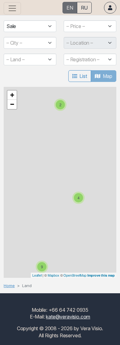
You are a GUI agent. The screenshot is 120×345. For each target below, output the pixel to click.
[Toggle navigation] (12, 8)
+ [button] (12, 95)
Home (9, 285)
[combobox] (30, 26)
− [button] (12, 104)
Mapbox (53, 275)
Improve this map (101, 275)
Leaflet (37, 275)
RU (84, 8)
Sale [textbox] (11, 26)
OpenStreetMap (74, 275)
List (83, 76)
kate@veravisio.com (68, 317)
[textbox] (87, 26)
